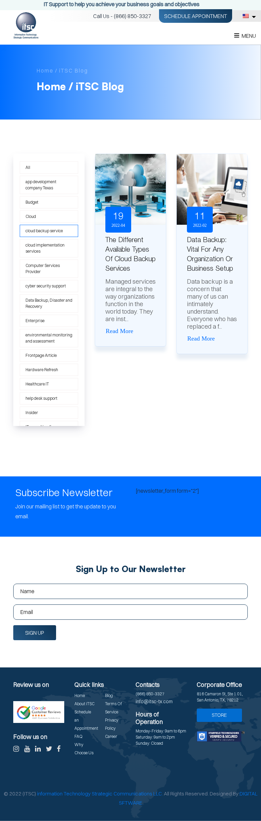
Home (79, 695)
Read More (119, 331)
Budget (31, 202)
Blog (109, 695)
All (27, 167)
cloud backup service (44, 230)
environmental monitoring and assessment (48, 338)
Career (111, 736)
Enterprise (35, 320)
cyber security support (45, 285)
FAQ (78, 736)
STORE (219, 715)
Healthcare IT (37, 383)
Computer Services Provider (42, 268)
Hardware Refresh (41, 369)
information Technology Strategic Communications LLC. (100, 793)
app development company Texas (40, 184)
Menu (249, 35)
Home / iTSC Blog (62, 70)
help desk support (41, 398)
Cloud (30, 216)
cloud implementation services (45, 248)
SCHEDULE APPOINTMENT (195, 16)
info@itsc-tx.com (154, 701)
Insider (31, 412)
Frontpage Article (41, 355)
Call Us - (122, 16)
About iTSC (84, 703)
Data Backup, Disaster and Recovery (48, 303)
